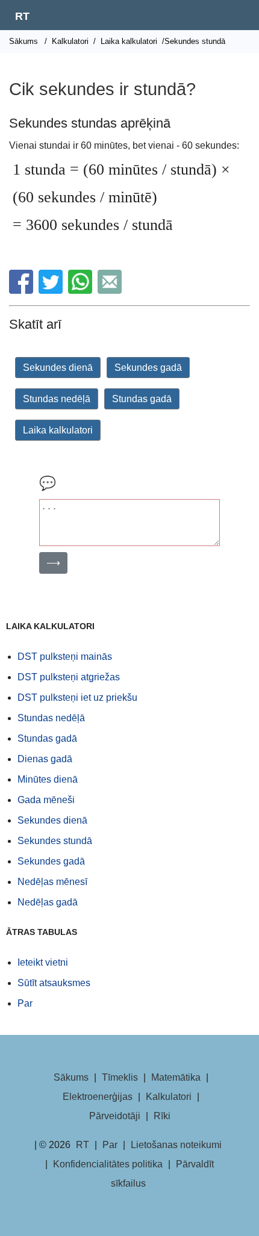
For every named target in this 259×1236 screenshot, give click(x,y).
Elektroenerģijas (98, 1097)
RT (22, 16)
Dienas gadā (44, 759)
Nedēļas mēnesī (52, 882)
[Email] (111, 290)
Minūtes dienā (47, 779)
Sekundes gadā (148, 367)
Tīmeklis (120, 1077)
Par (25, 1003)
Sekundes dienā (58, 367)
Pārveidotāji (114, 1116)
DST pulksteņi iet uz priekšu (77, 697)
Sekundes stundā (54, 841)
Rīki (162, 1116)
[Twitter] (52, 290)
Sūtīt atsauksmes (53, 983)
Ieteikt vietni (42, 962)
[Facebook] (22, 290)
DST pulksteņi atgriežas (68, 677)
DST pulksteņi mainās (64, 656)
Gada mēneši (46, 800)
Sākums (23, 41)
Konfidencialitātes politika (108, 1164)
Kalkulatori (70, 41)
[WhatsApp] (81, 290)
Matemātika (176, 1077)
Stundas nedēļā (56, 399)
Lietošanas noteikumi (176, 1145)
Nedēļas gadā (47, 902)
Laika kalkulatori (129, 41)
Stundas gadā (142, 399)
